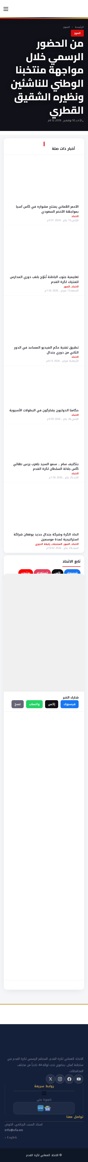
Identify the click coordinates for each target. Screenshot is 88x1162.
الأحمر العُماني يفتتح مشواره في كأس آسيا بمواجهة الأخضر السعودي (47, 209)
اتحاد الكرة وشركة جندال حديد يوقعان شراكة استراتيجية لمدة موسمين (46, 536)
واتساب (34, 704)
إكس (57, 572)
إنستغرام (42, 572)
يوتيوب (25, 572)
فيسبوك (72, 572)
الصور (66, 27)
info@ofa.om (14, 1130)
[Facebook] (69, 1079)
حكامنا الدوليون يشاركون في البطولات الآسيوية (44, 410)
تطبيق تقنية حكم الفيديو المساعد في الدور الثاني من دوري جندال (46, 350)
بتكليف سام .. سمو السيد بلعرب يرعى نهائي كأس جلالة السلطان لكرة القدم (46, 466)
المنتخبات (57, 544)
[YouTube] (78, 1079)
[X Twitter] (50, 1079)
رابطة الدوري (42, 544)
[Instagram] (60, 1079)
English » (11, 1137)
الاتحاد (75, 216)
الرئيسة (79, 27)
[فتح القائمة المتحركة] (6, 9)
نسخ (18, 704)
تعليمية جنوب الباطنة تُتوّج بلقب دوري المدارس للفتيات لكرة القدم (44, 279)
